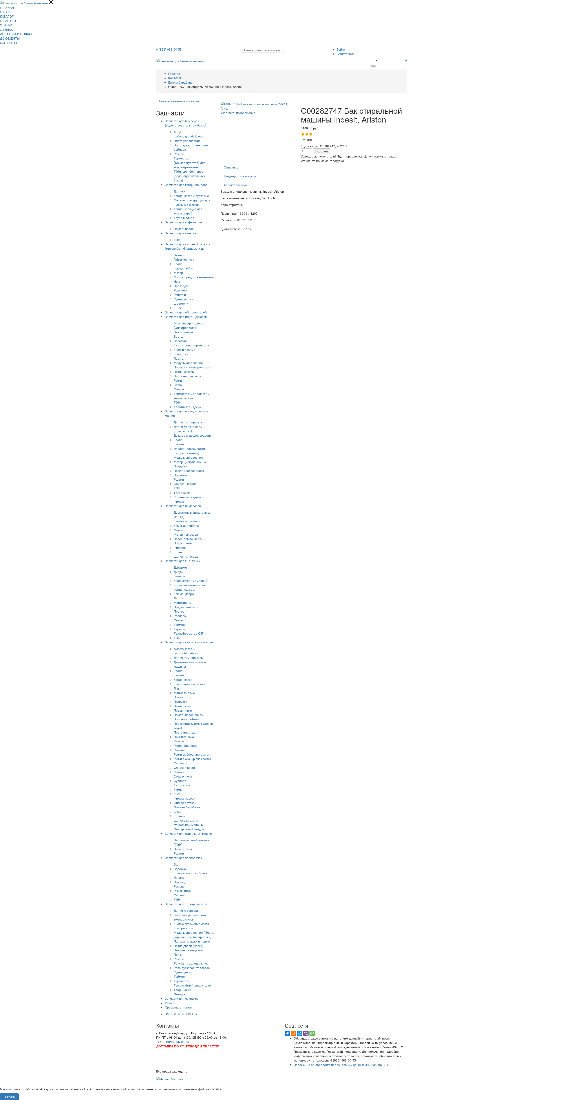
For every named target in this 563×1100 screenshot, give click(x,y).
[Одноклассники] (293, 1033)
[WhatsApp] (312, 1033)
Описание (231, 167)
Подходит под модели (240, 176)
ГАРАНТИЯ (8, 20)
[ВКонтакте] (287, 1033)
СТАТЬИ (6, 25)
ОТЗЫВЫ (6, 29)
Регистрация (345, 53)
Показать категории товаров (179, 101)
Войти (340, 49)
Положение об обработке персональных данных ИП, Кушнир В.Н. (341, 1064)
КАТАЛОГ (7, 16)
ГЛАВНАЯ (7, 7)
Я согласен (9, 1096)
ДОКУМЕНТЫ (10, 38)
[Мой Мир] (299, 1033)
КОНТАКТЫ (8, 42)
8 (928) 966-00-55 (169, 49)
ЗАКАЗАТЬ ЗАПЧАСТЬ (181, 1014)
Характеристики (235, 185)
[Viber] (306, 1033)
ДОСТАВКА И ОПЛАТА (16, 34)
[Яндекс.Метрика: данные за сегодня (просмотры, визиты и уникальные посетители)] (169, 1079)
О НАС (5, 12)
